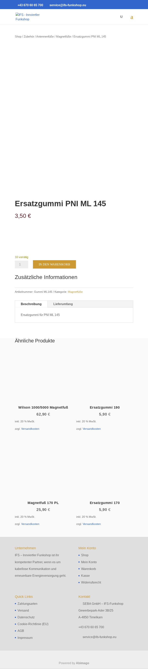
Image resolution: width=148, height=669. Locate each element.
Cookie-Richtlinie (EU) (33, 624)
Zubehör (29, 36)
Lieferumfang (63, 304)
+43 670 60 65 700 (91, 627)
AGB (21, 630)
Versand (23, 610)
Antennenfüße (45, 36)
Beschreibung (31, 304)
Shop (18, 36)
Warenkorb (88, 569)
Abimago (82, 663)
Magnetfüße (63, 36)
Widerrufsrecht (91, 582)
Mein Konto (89, 562)
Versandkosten (30, 428)
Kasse (85, 575)
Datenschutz (26, 617)
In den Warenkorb (54, 264)
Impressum (25, 637)
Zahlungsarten (27, 603)
